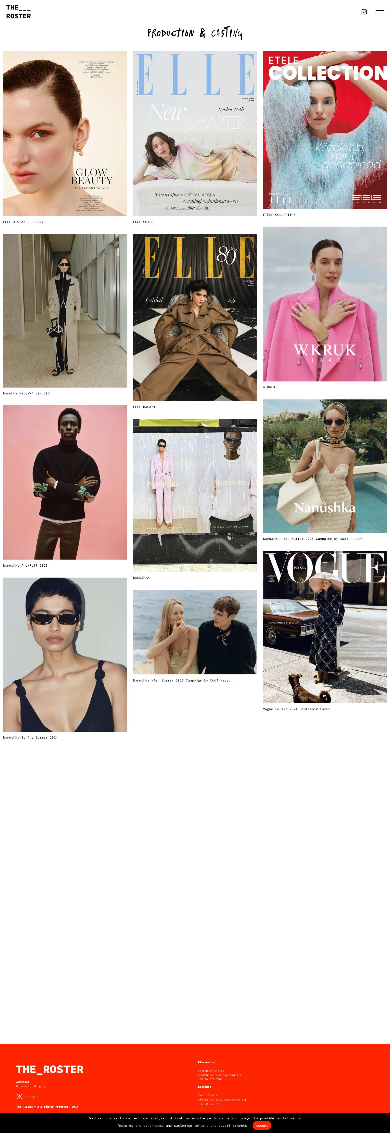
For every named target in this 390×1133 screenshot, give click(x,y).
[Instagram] (364, 12)
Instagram (31, 1096)
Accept (262, 1125)
